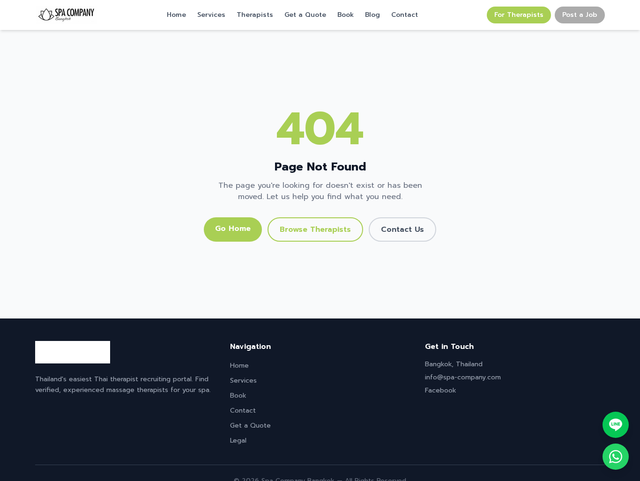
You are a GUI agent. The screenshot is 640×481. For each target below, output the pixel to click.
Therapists (255, 15)
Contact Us (402, 229)
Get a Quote (305, 15)
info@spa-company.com (463, 377)
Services (211, 15)
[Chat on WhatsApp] (616, 457)
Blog (372, 15)
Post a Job (579, 15)
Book (345, 15)
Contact (404, 15)
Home (176, 15)
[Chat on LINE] (616, 425)
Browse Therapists (315, 229)
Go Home (233, 228)
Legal (238, 440)
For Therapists (518, 15)
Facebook (440, 390)
